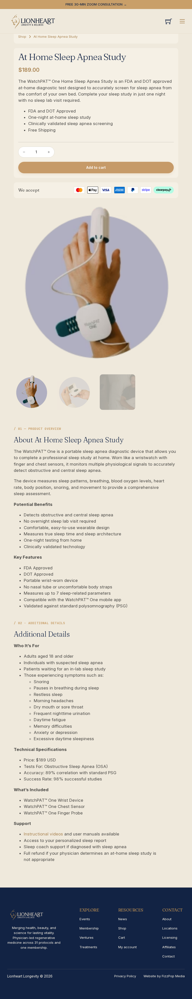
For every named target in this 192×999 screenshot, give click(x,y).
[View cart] (168, 21)
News (122, 919)
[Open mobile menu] (182, 21)
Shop (22, 37)
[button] (171, 209)
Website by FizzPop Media (164, 976)
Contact (168, 956)
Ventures (87, 937)
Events (85, 919)
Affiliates (169, 947)
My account (127, 947)
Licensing (169, 937)
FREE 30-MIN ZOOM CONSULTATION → (96, 4)
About (167, 919)
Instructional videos (43, 833)
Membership (89, 928)
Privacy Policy (125, 976)
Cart (121, 937)
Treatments (88, 947)
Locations (170, 928)
